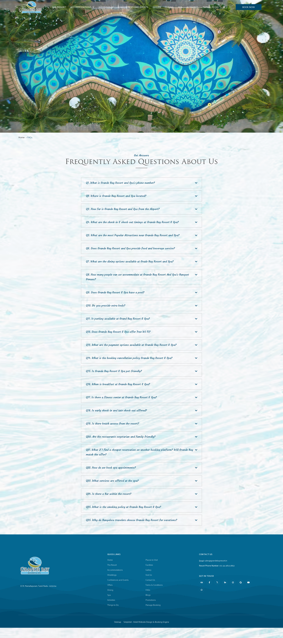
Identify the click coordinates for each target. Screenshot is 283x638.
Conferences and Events (133, 7)
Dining (169, 7)
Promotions (150, 600)
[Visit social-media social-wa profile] (201, 589)
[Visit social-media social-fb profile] (209, 582)
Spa (180, 7)
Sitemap (117, 621)
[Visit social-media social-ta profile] (201, 582)
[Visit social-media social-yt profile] (248, 582)
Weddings (104, 7)
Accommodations (80, 7)
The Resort (59, 7)
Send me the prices (263, 293)
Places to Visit (151, 560)
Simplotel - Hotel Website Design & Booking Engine (146, 621)
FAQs (147, 590)
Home (21, 137)
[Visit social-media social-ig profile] (232, 582)
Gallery (148, 570)
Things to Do (210, 7)
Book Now (248, 7)
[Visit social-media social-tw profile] (217, 582)
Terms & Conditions (154, 585)
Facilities (149, 565)
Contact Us (150, 580)
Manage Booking (153, 605)
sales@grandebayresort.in (215, 560)
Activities (192, 7)
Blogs (148, 595)
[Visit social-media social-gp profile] (240, 582)
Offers (157, 7)
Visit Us (148, 575)
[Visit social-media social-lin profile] (225, 582)
